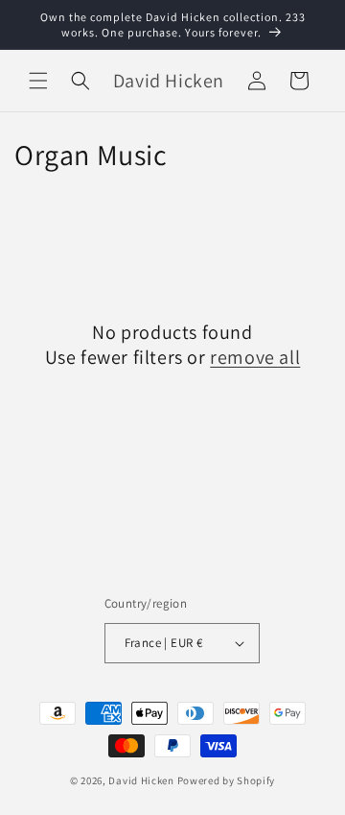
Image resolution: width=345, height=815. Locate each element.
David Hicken (140, 780)
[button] (38, 81)
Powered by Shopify (226, 780)
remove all (255, 357)
